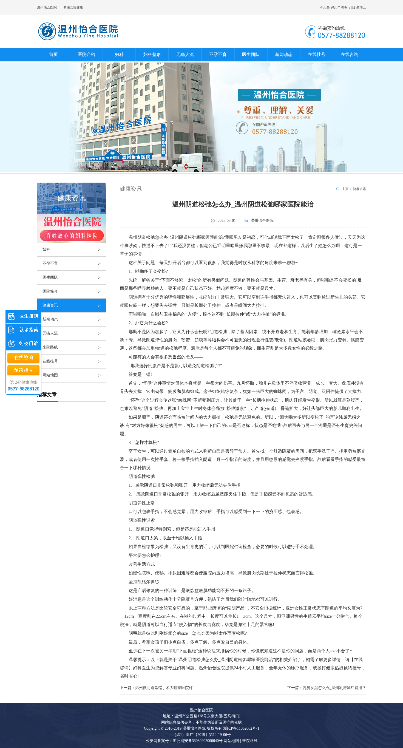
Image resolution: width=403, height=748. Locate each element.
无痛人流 (185, 54)
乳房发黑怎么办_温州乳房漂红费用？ (334, 688)
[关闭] (38, 310)
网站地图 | (232, 741)
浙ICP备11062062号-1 (241, 728)
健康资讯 (71, 305)
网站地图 (71, 375)
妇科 (119, 54)
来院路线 (71, 347)
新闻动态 (284, 54)
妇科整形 (152, 54)
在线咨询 (349, 54)
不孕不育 (218, 54)
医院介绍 (86, 54)
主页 (345, 189)
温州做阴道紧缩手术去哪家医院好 (164, 688)
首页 (53, 54)
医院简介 (71, 291)
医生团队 (251, 54)
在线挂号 (316, 54)
